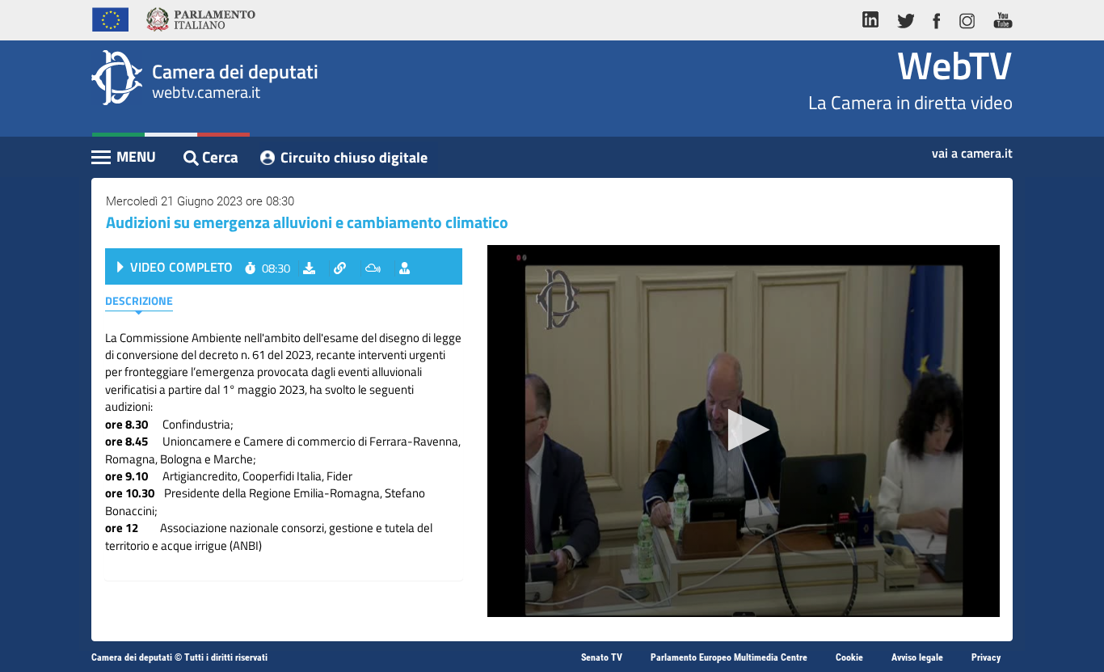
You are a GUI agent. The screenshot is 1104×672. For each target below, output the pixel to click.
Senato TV (601, 657)
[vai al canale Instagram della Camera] (966, 18)
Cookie (849, 657)
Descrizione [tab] (139, 300)
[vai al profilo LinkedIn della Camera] (874, 18)
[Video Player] (743, 431)
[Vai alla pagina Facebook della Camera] (936, 18)
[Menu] (124, 158)
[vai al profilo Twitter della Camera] (905, 18)
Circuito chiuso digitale (354, 157)
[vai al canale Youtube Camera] (998, 18)
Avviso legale (917, 657)
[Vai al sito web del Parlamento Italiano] (200, 18)
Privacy (986, 657)
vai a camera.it (972, 148)
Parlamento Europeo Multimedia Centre (729, 657)
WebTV (955, 65)
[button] (744, 430)
